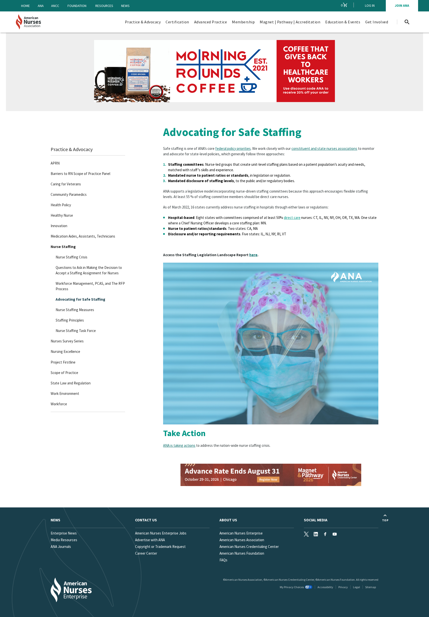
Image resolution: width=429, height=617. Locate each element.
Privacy (343, 587)
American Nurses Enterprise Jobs (160, 533)
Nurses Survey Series (67, 341)
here (253, 254)
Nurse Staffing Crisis (71, 257)
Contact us (146, 520)
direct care (292, 217)
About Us (228, 520)
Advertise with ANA (150, 539)
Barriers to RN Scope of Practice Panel (80, 173)
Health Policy (61, 205)
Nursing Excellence (65, 351)
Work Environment (65, 393)
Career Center (146, 553)
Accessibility (325, 587)
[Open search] (407, 22)
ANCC (55, 5)
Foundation (77, 5)
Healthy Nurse (62, 215)
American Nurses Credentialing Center (249, 546)
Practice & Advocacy (72, 149)
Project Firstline (63, 362)
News (125, 5)
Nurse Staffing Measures (75, 309)
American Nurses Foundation (241, 553)
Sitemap (370, 587)
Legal (356, 587)
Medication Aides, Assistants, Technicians (83, 236)
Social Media (315, 520)
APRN (55, 163)
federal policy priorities (233, 148)
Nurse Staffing (63, 246)
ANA (41, 5)
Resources (104, 5)
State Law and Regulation (71, 383)
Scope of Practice (64, 372)
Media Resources (64, 539)
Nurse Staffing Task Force (76, 330)
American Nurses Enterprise (241, 533)
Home (25, 5)
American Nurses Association (241, 539)
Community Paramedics (69, 194)
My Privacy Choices (292, 587)
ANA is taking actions (179, 445)
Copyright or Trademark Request (160, 546)
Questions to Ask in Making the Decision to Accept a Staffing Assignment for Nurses (89, 270)
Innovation (59, 225)
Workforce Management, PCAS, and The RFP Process (90, 286)
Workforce (59, 404)
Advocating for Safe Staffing (80, 299)
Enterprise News (64, 533)
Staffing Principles (70, 320)
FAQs (223, 560)
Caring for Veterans (66, 184)
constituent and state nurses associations (324, 148)
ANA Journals (61, 546)
